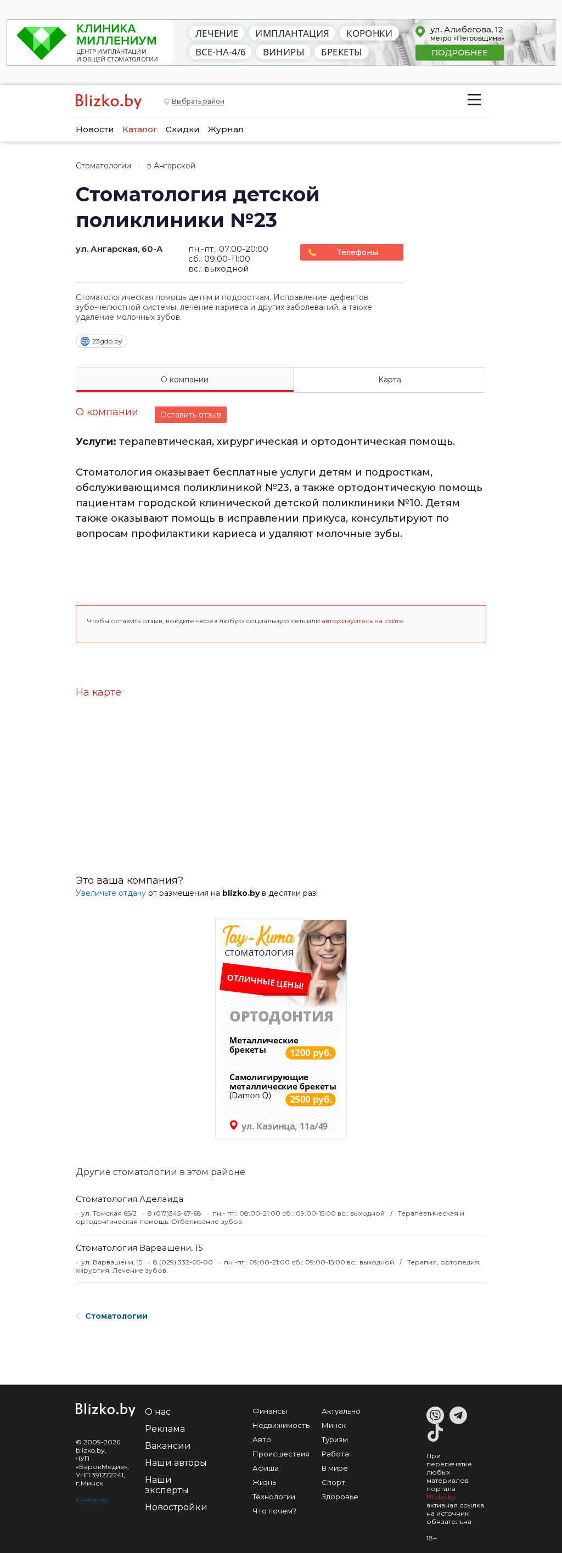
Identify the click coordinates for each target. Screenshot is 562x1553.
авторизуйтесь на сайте (362, 621)
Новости (95, 129)
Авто (261, 1439)
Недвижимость (281, 1425)
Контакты (92, 1499)
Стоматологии (103, 166)
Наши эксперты (167, 1485)
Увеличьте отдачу (111, 893)
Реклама (165, 1429)
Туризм (335, 1439)
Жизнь (264, 1482)
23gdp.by (107, 341)
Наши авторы (176, 1463)
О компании (185, 380)
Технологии (273, 1496)
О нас (158, 1412)
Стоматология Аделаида (129, 1199)
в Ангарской (171, 166)
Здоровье (340, 1496)
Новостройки (176, 1507)
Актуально (341, 1411)
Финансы (269, 1411)
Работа (335, 1453)
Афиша (265, 1468)
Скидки (183, 129)
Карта (389, 380)
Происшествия (281, 1453)
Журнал (226, 129)
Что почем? (274, 1510)
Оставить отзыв (190, 415)
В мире (335, 1468)
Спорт (333, 1482)
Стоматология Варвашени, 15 (139, 1248)
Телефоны (357, 252)
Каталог (140, 129)
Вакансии (168, 1446)
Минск (334, 1425)
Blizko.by (441, 1497)
